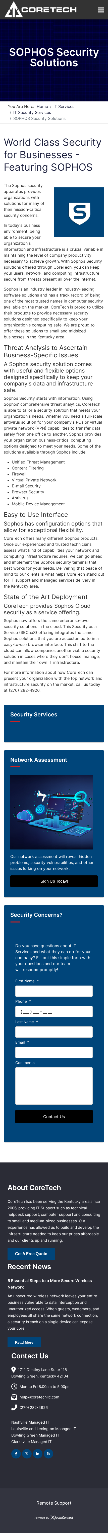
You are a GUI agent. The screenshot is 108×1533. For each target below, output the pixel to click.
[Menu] (101, 9)
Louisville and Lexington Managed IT (43, 1428)
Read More (24, 1342)
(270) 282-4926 (34, 1407)
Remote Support (54, 1503)
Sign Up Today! (54, 881)
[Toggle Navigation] (13, 733)
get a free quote (31, 1254)
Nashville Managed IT (30, 1422)
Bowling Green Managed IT (35, 1435)
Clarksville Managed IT (31, 1441)
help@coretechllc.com (39, 1397)
